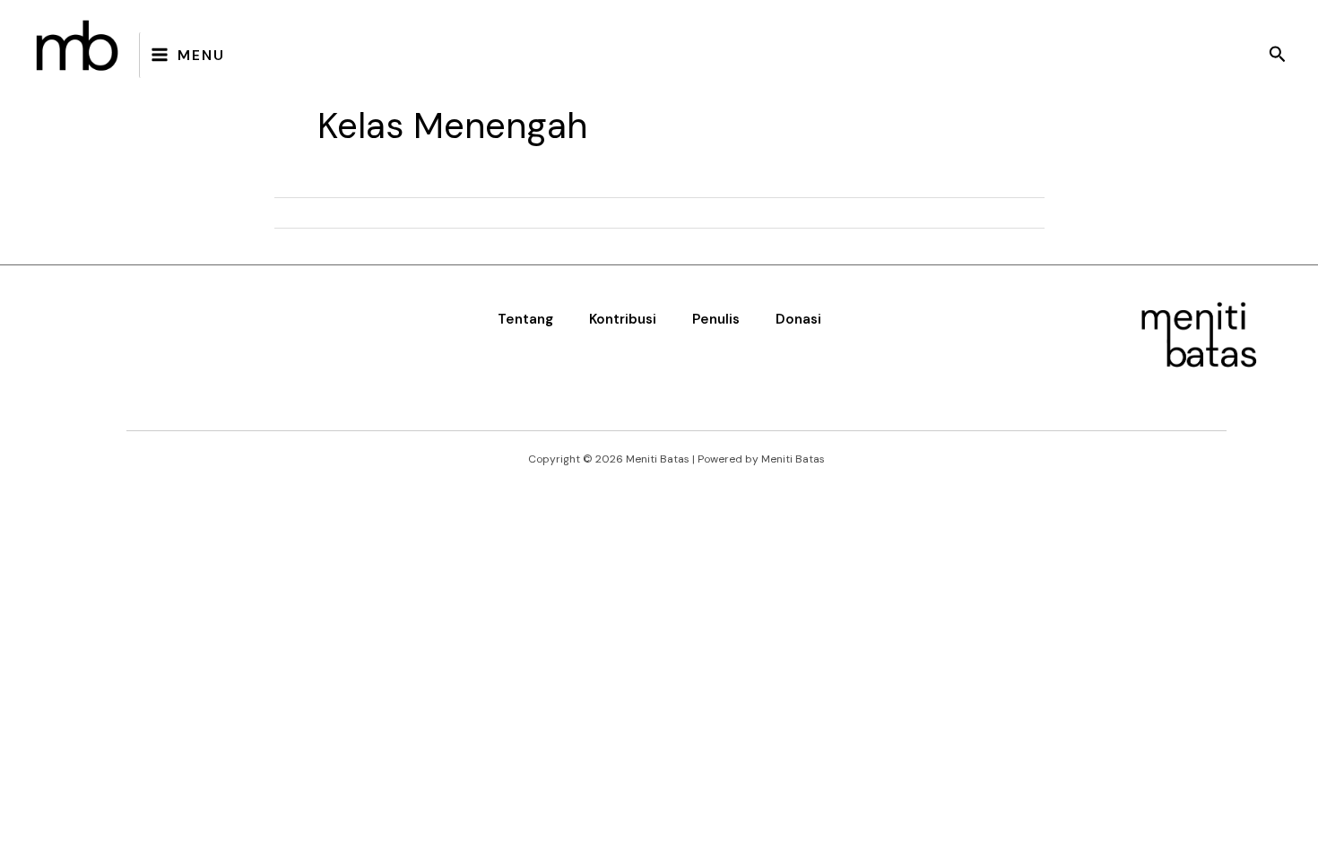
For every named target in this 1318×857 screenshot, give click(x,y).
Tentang (525, 319)
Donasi (798, 319)
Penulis (716, 319)
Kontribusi (622, 319)
